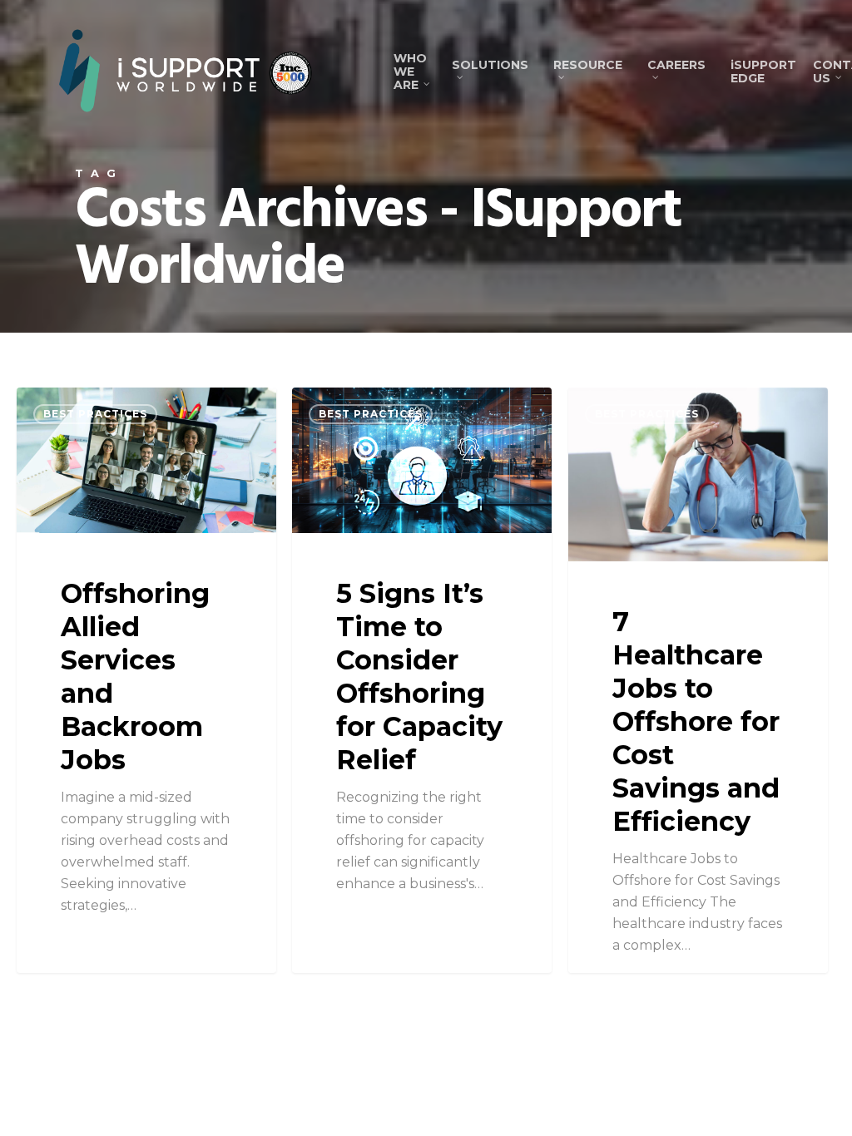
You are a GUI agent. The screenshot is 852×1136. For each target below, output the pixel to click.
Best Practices (95, 413)
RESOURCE (587, 65)
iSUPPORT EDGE (763, 71)
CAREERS (676, 65)
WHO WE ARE (410, 71)
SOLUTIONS (490, 65)
